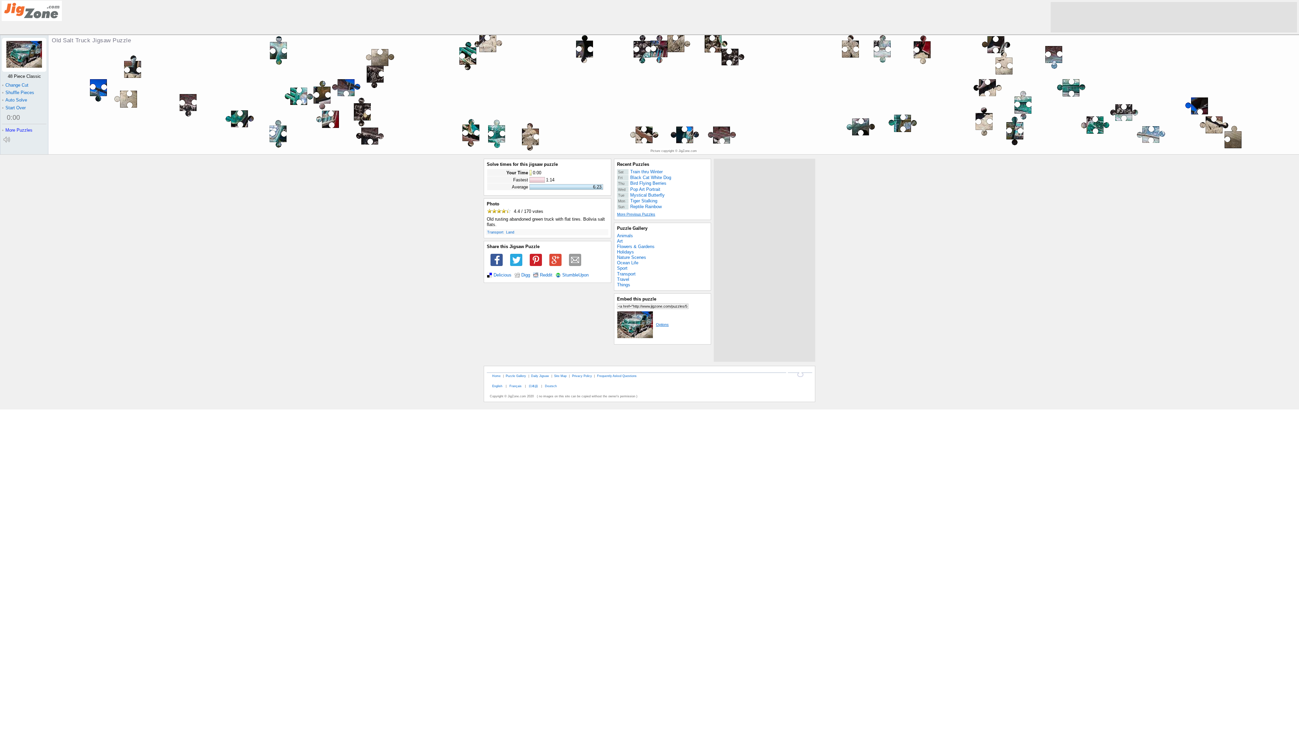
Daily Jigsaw (540, 376)
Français (515, 386)
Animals (625, 235)
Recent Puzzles (633, 164)
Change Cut (15, 85)
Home (496, 376)
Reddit (546, 275)
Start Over (14, 107)
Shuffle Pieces (18, 92)
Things (623, 284)
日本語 (533, 386)
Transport (495, 232)
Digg (525, 275)
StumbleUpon (575, 275)
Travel (623, 279)
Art (620, 241)
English (497, 386)
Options (662, 325)
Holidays (625, 251)
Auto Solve (14, 100)
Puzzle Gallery (632, 228)
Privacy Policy (582, 376)
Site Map (560, 376)
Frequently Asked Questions (617, 376)
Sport (622, 268)
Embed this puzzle (636, 299)
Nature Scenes (631, 257)
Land (510, 232)
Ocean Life (627, 262)
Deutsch (551, 386)
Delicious (502, 275)
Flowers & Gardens (636, 246)
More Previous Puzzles (636, 214)
